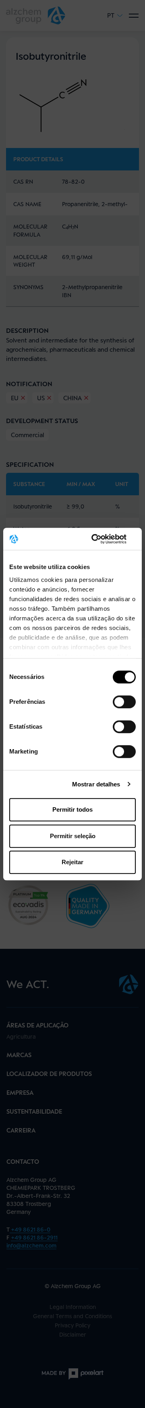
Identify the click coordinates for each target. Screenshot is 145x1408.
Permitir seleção (72, 836)
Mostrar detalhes (96, 784)
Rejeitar (72, 862)
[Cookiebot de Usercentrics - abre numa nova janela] (102, 539)
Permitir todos (72, 809)
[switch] (124, 701)
